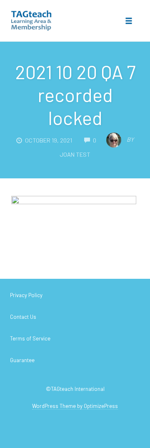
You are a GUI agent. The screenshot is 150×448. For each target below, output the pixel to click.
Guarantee (22, 360)
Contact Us (23, 316)
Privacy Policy (26, 295)
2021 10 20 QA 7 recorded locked (75, 94)
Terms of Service (30, 338)
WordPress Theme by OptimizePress (75, 406)
